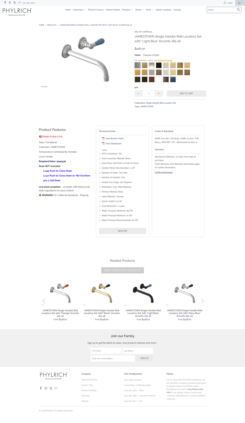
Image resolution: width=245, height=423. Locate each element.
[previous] (44, 301)
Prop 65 (84, 195)
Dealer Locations (163, 10)
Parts (149, 10)
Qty (136, 88)
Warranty (85, 396)
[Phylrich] (21, 12)
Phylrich (50, 411)
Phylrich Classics (96, 10)
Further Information (164, 172)
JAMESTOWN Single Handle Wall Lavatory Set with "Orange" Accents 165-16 (60, 293)
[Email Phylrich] (19, 3)
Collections (78, 10)
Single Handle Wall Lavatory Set (161, 103)
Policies (84, 401)
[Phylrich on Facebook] (5, 3)
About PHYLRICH (89, 380)
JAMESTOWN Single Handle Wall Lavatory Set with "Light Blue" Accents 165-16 (143, 293)
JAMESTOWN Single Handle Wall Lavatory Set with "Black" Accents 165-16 (102, 293)
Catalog (177, 10)
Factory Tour (87, 385)
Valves (138, 10)
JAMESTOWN (146, 106)
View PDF (122, 231)
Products (126, 10)
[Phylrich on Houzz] (14, 3)
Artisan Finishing (88, 390)
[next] (202, 301)
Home (68, 10)
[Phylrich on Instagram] (9, 3)
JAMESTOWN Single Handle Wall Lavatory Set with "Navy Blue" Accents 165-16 (185, 293)
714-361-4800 (29, 3)
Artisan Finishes (113, 10)
